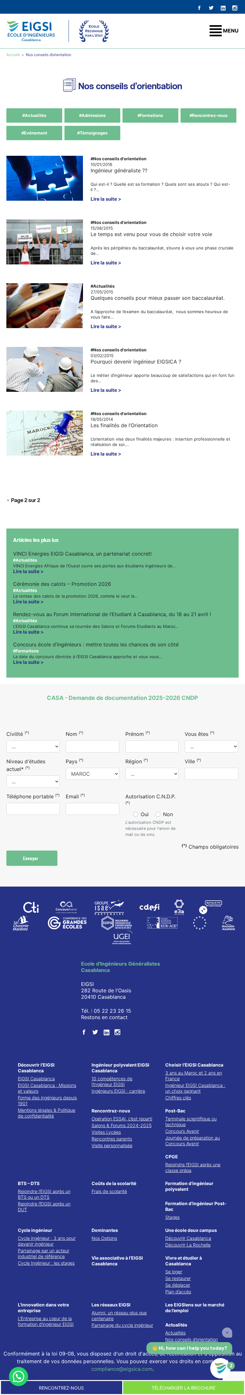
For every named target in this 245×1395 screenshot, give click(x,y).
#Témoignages (92, 132)
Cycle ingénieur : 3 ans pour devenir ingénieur (47, 1241)
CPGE (171, 1156)
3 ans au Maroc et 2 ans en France (193, 1075)
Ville (193, 761)
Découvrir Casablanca (188, 1238)
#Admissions (92, 115)
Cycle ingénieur (35, 1230)
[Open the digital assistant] (220, 1368)
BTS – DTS (29, 1183)
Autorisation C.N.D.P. (150, 799)
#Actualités (34, 115)
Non (168, 814)
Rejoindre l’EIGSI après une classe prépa (192, 1167)
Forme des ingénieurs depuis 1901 (47, 1100)
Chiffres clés (178, 1097)
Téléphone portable (33, 796)
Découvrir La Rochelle (188, 1245)
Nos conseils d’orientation (191, 1339)
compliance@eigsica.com (121, 1369)
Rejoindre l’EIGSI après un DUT (44, 1206)
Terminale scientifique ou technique (191, 1121)
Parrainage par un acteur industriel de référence (43, 1253)
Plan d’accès (178, 1291)
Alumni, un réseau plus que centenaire (119, 1315)
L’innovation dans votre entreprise (43, 1307)
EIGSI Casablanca (36, 1078)
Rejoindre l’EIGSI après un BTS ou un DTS (44, 1194)
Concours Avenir (182, 1131)
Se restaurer (178, 1278)
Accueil (13, 54)
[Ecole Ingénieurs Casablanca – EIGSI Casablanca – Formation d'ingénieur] (30, 31)
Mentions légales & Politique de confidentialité (46, 1112)
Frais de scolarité (109, 1191)
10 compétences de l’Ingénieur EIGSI (112, 1081)
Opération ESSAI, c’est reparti (122, 1118)
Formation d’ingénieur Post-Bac (195, 1206)
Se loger (173, 1271)
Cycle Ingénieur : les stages (46, 1263)
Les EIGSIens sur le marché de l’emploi (194, 1307)
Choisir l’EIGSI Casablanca (194, 1065)
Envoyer (31, 858)
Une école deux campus (191, 1230)
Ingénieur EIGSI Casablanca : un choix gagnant (195, 1088)
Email (75, 796)
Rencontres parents (112, 1138)
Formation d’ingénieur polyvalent (189, 1186)
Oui (145, 814)
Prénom (137, 733)
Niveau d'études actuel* (25, 765)
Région (136, 761)
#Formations (150, 115)
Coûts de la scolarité (114, 1183)
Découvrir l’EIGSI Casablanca (36, 1067)
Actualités (176, 1324)
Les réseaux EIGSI (111, 1304)
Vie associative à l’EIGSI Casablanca (117, 1260)
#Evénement (34, 132)
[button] (18, 1376)
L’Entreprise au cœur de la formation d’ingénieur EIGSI (46, 1321)
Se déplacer (177, 1285)
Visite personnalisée (112, 1145)
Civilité (17, 733)
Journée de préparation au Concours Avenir (192, 1140)
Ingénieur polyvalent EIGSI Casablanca (120, 1067)
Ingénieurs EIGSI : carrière (118, 1091)
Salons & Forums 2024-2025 (122, 1125)
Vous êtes (199, 733)
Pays (74, 761)
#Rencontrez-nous (208, 115)
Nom (74, 733)
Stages (172, 1217)
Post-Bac (175, 1110)
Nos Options (104, 1238)
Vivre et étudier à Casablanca (183, 1260)
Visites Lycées (106, 1132)
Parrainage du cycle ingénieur (122, 1325)
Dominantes (105, 1230)
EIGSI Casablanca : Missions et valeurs (47, 1088)
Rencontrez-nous (111, 1110)
